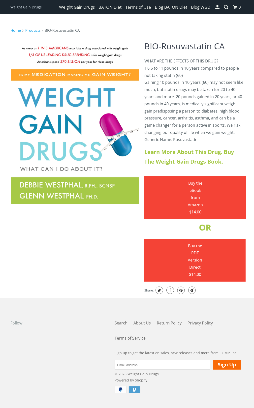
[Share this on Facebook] (169, 290)
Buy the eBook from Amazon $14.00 (195, 197)
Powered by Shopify (131, 380)
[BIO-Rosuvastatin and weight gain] (74, 121)
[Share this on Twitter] (158, 290)
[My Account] (217, 7)
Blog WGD (200, 7)
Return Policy (169, 323)
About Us (142, 323)
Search (121, 323)
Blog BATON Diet (171, 7)
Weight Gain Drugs (26, 7)
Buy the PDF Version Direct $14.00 (195, 260)
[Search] (226, 7)
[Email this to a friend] (191, 290)
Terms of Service (130, 338)
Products (32, 30)
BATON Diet (110, 7)
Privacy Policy (200, 323)
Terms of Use (138, 7)
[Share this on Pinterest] (180, 290)
